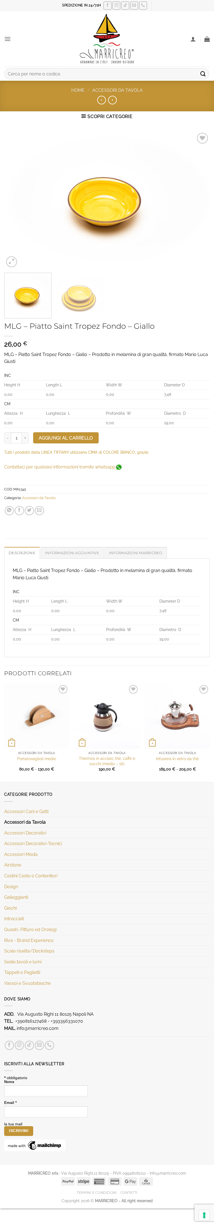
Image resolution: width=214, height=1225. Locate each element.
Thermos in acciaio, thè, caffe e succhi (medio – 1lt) (107, 761)
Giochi (10, 908)
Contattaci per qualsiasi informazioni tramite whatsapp (59, 467)
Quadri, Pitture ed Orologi (30, 929)
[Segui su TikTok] (125, 5)
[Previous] (15, 200)
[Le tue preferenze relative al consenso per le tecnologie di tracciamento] (204, 1215)
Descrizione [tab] (22, 553)
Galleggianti (16, 897)
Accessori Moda (21, 854)
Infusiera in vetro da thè (177, 758)
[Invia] (203, 73)
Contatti (128, 1192)
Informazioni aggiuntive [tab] (72, 553)
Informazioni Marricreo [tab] (135, 553)
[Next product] (101, 100)
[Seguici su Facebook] (107, 5)
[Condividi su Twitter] (29, 510)
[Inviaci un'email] (134, 5)
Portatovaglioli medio (36, 758)
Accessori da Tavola (117, 90)
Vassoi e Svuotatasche (27, 983)
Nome (9, 1082)
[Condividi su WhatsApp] (9, 510)
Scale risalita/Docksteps (29, 951)
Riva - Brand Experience (29, 940)
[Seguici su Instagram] (116, 5)
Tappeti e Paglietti (22, 972)
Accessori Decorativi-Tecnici (33, 843)
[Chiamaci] (143, 5)
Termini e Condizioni (96, 1192)
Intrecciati (14, 918)
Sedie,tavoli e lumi (23, 961)
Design (11, 886)
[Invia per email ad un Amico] (39, 510)
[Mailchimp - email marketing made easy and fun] (34, 1145)
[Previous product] (112, 100)
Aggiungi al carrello (66, 438)
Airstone (12, 865)
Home (78, 90)
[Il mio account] (193, 39)
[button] (7, 39)
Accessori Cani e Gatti (26, 811)
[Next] (199, 200)
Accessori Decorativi (25, 833)
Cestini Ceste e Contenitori (30, 875)
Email (10, 1103)
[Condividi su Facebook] (19, 510)
